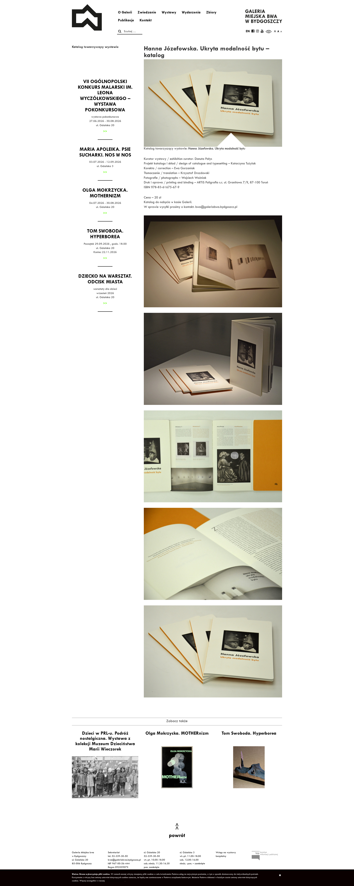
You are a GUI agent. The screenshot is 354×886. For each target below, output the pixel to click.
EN (248, 31)
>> (105, 131)
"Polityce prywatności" (115, 881)
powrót (177, 836)
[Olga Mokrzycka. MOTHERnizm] (177, 767)
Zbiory (211, 13)
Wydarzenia (191, 13)
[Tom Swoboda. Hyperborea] (249, 767)
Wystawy (169, 13)
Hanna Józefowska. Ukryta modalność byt (216, 149)
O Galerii (125, 13)
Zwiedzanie (147, 13)
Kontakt (146, 21)
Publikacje (126, 21)
